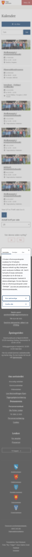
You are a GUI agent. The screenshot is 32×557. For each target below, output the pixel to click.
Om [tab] (23, 252)
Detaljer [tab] (14, 252)
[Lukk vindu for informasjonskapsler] (28, 250)
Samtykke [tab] (5, 252)
